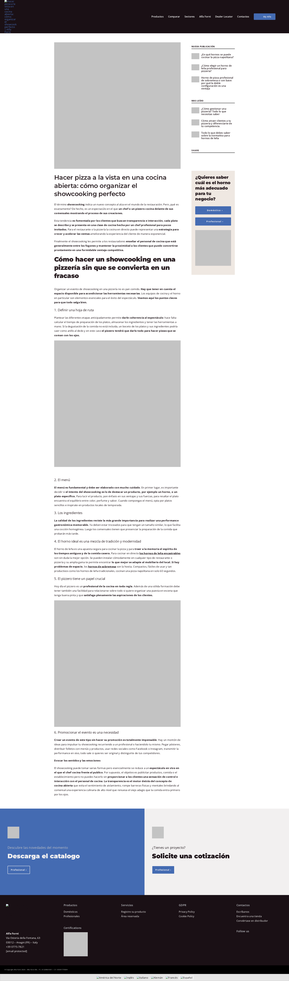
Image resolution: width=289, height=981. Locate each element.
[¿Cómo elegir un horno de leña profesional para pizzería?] (195, 67)
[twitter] (198, 157)
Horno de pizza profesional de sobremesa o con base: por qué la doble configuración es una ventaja (217, 83)
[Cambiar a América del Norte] (109, 977)
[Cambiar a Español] (186, 977)
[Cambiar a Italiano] (142, 977)
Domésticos (71, 911)
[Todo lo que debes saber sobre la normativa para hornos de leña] (195, 134)
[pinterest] (206, 157)
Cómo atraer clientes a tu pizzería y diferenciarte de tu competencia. (216, 123)
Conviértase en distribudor (252, 920)
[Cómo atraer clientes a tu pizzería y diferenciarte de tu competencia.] (195, 122)
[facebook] (193, 157)
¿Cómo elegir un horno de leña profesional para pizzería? (216, 68)
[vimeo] (258, 938)
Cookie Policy (186, 916)
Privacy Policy (187, 911)
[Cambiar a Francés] (171, 977)
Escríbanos (242, 911)
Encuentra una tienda (249, 916)
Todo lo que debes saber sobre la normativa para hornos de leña (215, 135)
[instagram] (202, 157)
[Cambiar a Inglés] (129, 977)
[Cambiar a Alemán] (157, 977)
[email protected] (16, 951)
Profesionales (72, 916)
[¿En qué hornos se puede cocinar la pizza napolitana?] (195, 56)
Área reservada (130, 916)
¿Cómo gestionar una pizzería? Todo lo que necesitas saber (213, 111)
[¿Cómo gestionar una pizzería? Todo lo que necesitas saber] (195, 110)
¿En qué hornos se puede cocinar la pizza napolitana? (217, 56)
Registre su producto (133, 911)
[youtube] (211, 157)
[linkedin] (216, 157)
